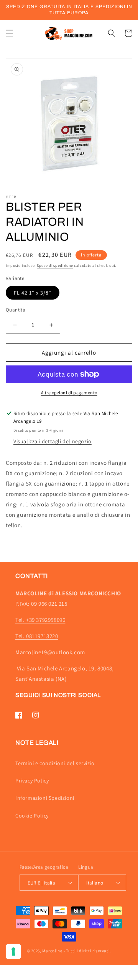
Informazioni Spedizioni (44, 797)
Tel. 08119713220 (36, 636)
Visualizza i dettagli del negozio (52, 441)
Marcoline (52, 950)
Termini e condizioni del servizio (55, 763)
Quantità (15, 310)
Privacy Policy (32, 780)
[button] (9, 33)
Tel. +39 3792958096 (40, 619)
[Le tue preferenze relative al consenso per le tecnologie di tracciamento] (13, 951)
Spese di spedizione (55, 265)
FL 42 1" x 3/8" (32, 292)
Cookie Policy (32, 815)
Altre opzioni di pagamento (69, 392)
